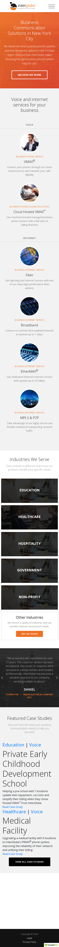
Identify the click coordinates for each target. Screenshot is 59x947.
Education (13, 745)
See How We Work (29, 74)
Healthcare (14, 811)
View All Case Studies (29, 861)
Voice (35, 745)
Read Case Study (12, 807)
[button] (2, 677)
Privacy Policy (29, 941)
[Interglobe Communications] (22, 6)
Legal (29, 937)
